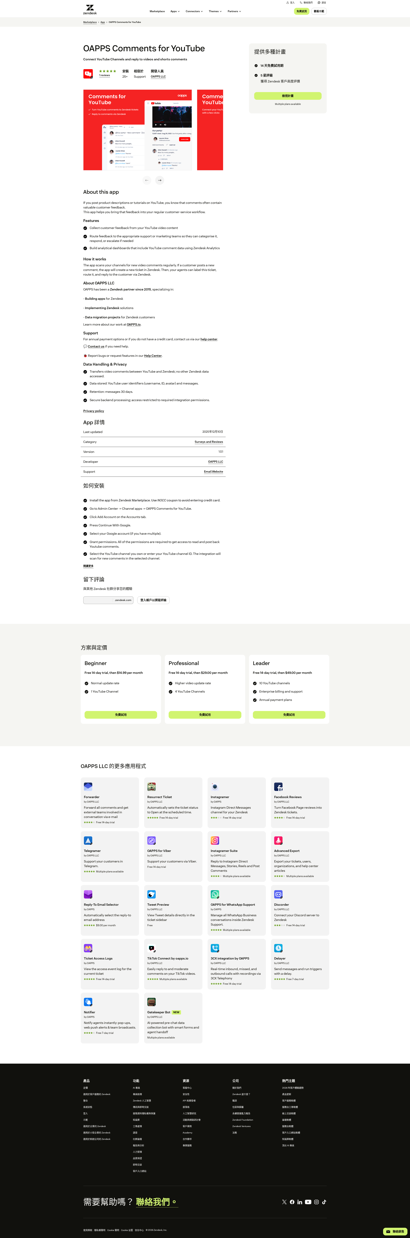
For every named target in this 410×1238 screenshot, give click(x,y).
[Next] (159, 180)
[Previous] (146, 180)
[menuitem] (322, 2)
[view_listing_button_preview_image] (137, 130)
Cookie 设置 (127, 1230)
